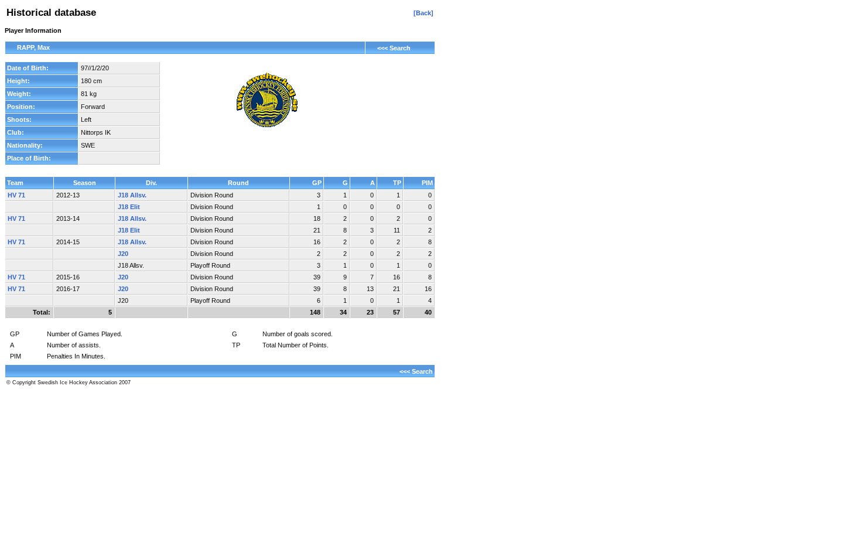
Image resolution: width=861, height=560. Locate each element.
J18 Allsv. (132, 195)
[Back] (423, 12)
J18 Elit (129, 206)
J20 (123, 253)
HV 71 (16, 195)
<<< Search (394, 48)
